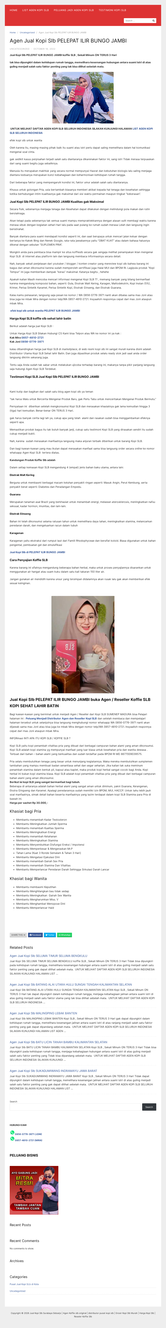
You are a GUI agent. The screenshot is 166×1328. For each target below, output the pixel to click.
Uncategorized (27, 32)
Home (14, 10)
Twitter (50, 935)
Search (13, 1101)
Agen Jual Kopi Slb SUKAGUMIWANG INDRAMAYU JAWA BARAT (53, 1071)
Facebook (36, 935)
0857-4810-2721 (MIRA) (28, 1140)
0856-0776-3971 (32, 341)
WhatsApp (65, 935)
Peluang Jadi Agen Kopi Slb (74, 10)
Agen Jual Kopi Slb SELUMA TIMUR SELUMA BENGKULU (48, 956)
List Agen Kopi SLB (35, 10)
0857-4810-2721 (32, 337)
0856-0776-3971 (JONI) (28, 1134)
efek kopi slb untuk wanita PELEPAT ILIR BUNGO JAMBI (45, 310)
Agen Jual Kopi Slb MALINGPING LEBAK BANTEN (43, 1013)
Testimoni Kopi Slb (112, 10)
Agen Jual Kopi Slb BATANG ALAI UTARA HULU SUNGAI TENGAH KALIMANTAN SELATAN (71, 984)
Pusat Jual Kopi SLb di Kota (24, 1284)
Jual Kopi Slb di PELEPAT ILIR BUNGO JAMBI (37, 552)
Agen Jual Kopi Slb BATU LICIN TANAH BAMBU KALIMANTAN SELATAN (58, 1042)
